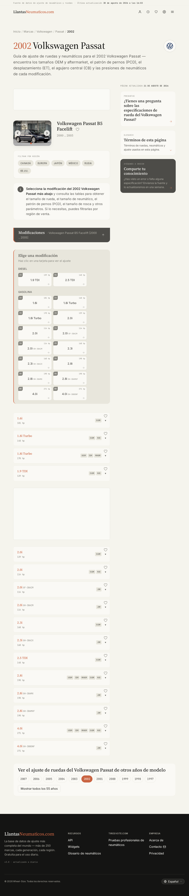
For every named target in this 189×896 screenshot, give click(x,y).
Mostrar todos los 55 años (39, 788)
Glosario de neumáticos (84, 853)
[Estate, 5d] (33, 143)
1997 (150, 779)
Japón (58, 163)
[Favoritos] (156, 12)
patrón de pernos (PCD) (115, 62)
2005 (49, 779)
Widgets (73, 846)
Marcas (28, 31)
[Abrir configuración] (164, 12)
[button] (61, 235)
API (70, 840)
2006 (36, 779)
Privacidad (156, 853)
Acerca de (156, 840)
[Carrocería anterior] (18, 133)
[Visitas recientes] (148, 12)
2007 (23, 779)
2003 (74, 779)
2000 (112, 779)
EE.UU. (24, 170)
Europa (42, 163)
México (73, 163)
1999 (125, 779)
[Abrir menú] (172, 12)
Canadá (25, 163)
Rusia (88, 163)
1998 (138, 779)
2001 (99, 779)
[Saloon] (31, 143)
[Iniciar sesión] (140, 12)
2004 (61, 779)
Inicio (16, 31)
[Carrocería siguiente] (47, 133)
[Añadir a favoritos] (77, 129)
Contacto (155, 846)
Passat (59, 31)
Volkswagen (44, 31)
